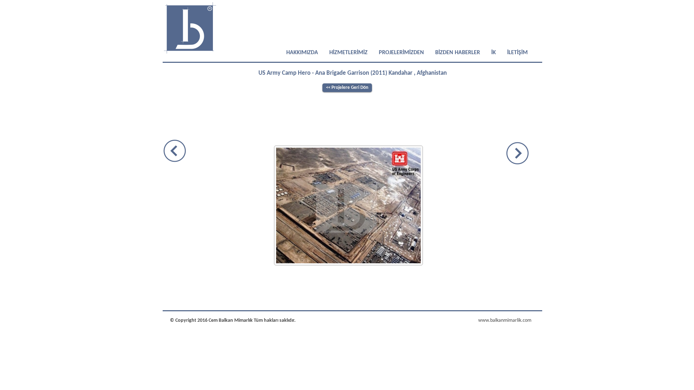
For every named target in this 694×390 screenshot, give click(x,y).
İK (493, 53)
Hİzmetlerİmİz (348, 53)
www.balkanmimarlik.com (504, 320)
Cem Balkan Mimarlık (231, 320)
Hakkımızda (302, 53)
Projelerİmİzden (401, 53)
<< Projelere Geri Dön (347, 87)
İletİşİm (517, 53)
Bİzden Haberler (457, 53)
